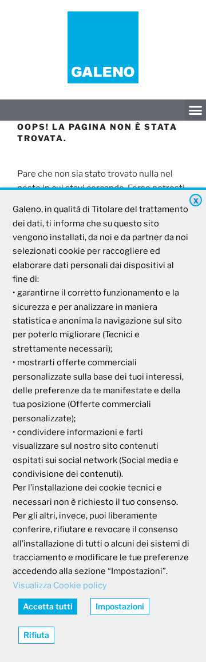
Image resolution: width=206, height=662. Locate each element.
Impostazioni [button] (120, 606)
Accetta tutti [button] (48, 606)
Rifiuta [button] (36, 635)
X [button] (196, 201)
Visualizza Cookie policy (60, 585)
